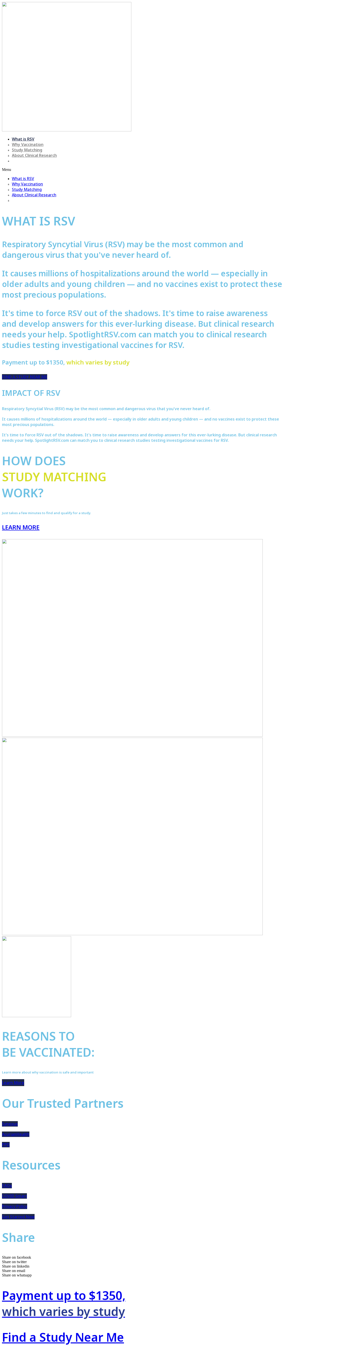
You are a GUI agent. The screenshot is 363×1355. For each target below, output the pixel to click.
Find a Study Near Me (63, 1337)
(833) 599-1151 (26, 160)
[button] (142, 169)
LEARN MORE (21, 527)
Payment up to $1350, (63, 1303)
